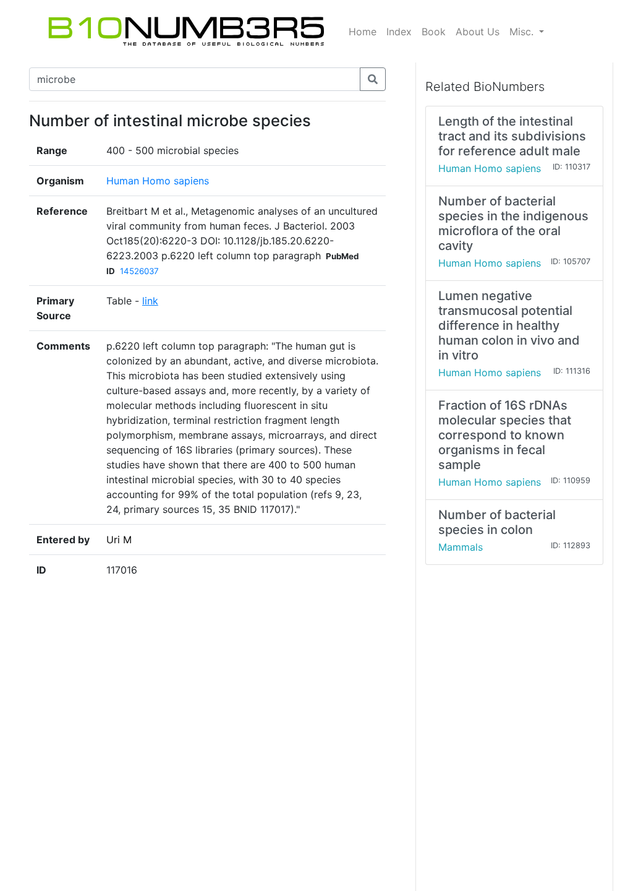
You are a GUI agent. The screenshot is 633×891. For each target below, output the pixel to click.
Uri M (119, 539)
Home (362, 31)
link (150, 301)
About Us (477, 31)
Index (399, 31)
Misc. (523, 31)
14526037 (139, 271)
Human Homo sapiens (157, 180)
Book (434, 31)
